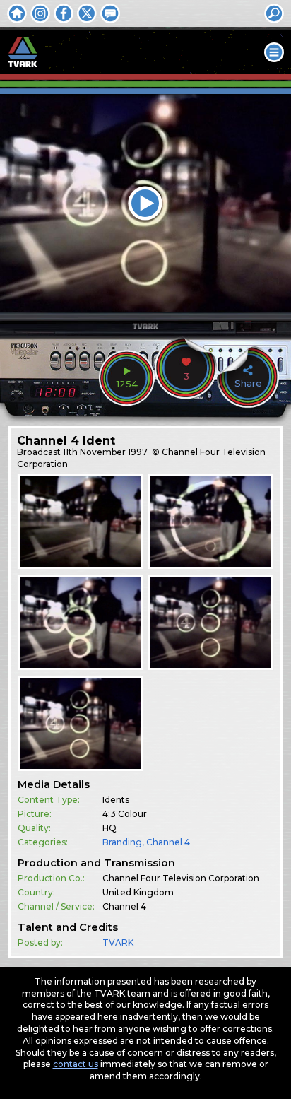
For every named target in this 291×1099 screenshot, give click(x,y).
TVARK (117, 942)
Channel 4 (168, 842)
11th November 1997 (105, 452)
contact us (75, 1064)
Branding (122, 842)
